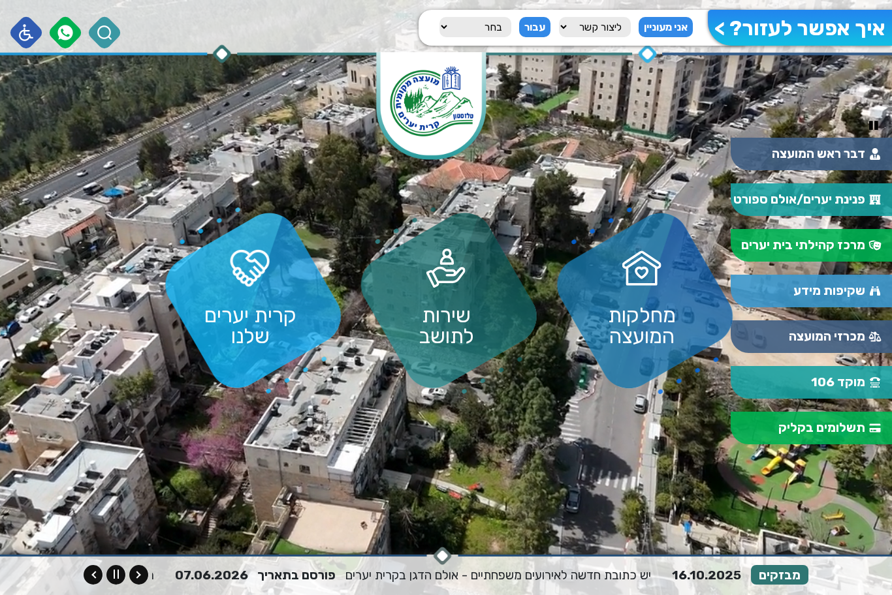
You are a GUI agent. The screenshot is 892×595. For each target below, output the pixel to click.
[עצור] (116, 575)
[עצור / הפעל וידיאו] (873, 125)
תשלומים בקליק (821, 427)
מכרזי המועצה (827, 336)
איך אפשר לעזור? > (799, 28)
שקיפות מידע (829, 290)
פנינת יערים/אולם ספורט (799, 199)
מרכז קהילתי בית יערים (803, 244)
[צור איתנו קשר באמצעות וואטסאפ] (65, 33)
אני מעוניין (666, 27)
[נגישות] (26, 33)
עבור (534, 27)
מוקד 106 (838, 381)
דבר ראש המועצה (818, 153)
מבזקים (780, 575)
